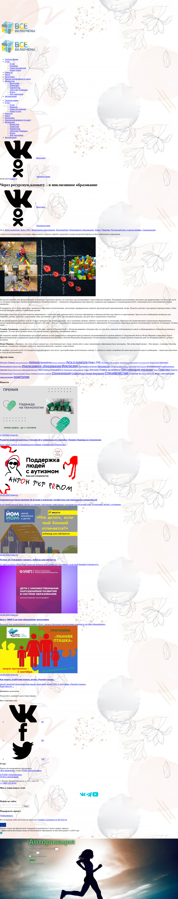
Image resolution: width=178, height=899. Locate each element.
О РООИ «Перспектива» (11, 775)
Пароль (32, 852)
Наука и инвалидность (53, 370)
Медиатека (10, 81)
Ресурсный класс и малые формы (126, 230)
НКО (40, 369)
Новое (98, 230)
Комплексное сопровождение (119, 366)
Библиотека (15, 88)
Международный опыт (30, 370)
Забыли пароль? (36, 863)
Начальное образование (73, 370)
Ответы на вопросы (110, 369)
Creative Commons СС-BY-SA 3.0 (52, 820)
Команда (14, 66)
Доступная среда (144, 362)
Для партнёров (16, 94)
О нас (7, 62)
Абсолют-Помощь (7, 363)
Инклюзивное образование (81, 230)
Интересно (104, 366)
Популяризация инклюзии (137, 369)
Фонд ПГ (150, 374)
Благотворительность (22, 362)
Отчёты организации (9, 777)
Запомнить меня (38, 856)
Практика (106, 230)
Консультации (141, 366)
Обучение (94, 370)
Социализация (149, 230)
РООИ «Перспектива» (32, 771)
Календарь (10, 77)
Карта (7, 75)
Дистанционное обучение (110, 363)
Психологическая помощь (22, 374)
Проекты (174, 370)
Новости (8, 72)
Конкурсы (132, 367)
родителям (21, 377)
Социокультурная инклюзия (87, 373)
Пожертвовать (6, 816)
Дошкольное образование (43, 230)
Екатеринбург (62, 230)
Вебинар (34, 362)
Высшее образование (59, 362)
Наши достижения (18, 68)
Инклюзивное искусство (11, 366)
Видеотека (14, 83)
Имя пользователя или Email (41, 849)
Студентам (133, 374)
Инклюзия (70, 366)
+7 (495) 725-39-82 (8, 783)
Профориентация (6, 374)
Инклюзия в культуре (87, 366)
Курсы (12, 92)
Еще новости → (7, 686)
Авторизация (11, 96)
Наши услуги (15, 70)
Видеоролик (46, 362)
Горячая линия (11, 59)
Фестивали (143, 374)
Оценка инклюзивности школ (18, 79)
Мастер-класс (17, 370)
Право (155, 370)
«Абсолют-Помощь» (19, 90)
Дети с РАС (25, 230)
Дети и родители (12, 230)
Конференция (154, 366)
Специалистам (116, 373)
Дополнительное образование (129, 362)
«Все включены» (7, 771)
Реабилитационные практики (41, 373)
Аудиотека (14, 85)
